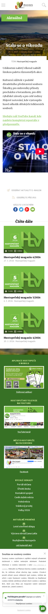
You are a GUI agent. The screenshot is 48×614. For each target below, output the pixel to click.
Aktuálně (14, 18)
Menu (3, 5)
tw (21, 209)
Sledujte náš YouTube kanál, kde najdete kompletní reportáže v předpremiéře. (22, 120)
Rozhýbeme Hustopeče (24, 540)
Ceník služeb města (24, 497)
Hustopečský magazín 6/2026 (22, 257)
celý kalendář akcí (24, 545)
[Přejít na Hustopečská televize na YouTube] (24, 417)
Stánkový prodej (24, 506)
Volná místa (24, 501)
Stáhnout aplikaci (24, 392)
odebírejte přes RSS (26, 197)
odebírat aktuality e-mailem (26, 190)
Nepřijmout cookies (24, 603)
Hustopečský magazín (27, 61)
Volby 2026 (24, 510)
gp (27, 209)
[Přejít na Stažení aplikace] (24, 377)
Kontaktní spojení (24, 493)
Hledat (44, 5)
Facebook (24, 472)
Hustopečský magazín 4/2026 (22, 337)
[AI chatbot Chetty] (43, 609)
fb (15, 209)
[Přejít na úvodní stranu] (24, 5)
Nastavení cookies (24, 610)
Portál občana (24, 484)
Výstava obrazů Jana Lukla (24, 533)
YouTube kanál (24, 432)
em (32, 209)
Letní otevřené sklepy (24, 526)
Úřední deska (24, 488)
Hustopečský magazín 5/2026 (22, 297)
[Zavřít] (44, 553)
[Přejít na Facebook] (24, 457)
